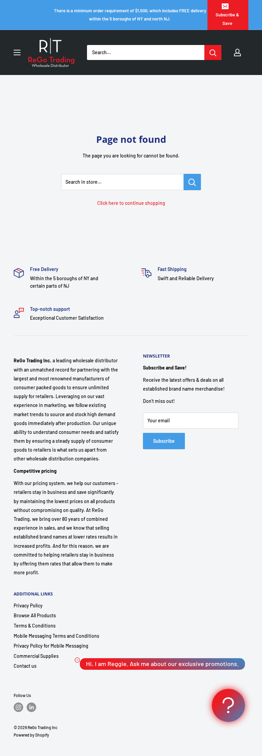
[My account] (237, 52)
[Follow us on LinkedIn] (31, 707)
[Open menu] (17, 52)
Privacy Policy (28, 605)
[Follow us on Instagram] (18, 707)
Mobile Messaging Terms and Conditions (56, 636)
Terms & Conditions (35, 626)
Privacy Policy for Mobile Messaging (51, 646)
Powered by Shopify (31, 734)
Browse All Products (35, 615)
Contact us (25, 666)
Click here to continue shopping (131, 203)
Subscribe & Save (227, 19)
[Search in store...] (192, 182)
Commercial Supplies (36, 656)
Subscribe (164, 441)
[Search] (212, 52)
